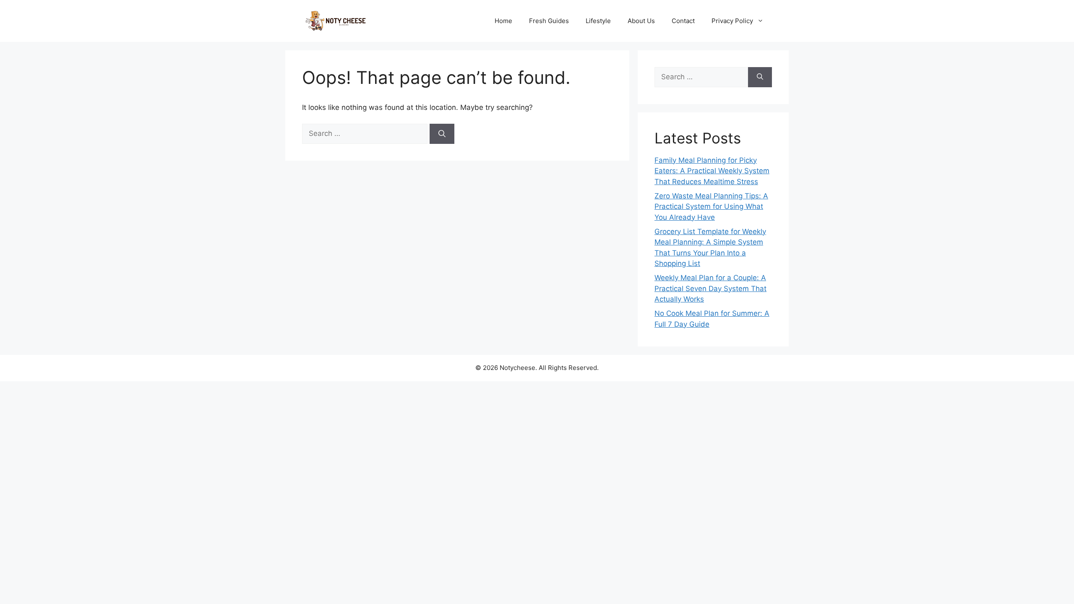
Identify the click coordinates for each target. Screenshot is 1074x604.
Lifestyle (598, 21)
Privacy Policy (732, 21)
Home (503, 21)
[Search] (442, 134)
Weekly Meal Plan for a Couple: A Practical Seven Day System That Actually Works (710, 288)
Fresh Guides (549, 21)
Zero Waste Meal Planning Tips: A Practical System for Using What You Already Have (711, 206)
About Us (641, 21)
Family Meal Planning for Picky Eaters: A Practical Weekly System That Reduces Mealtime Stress (711, 171)
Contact (683, 21)
